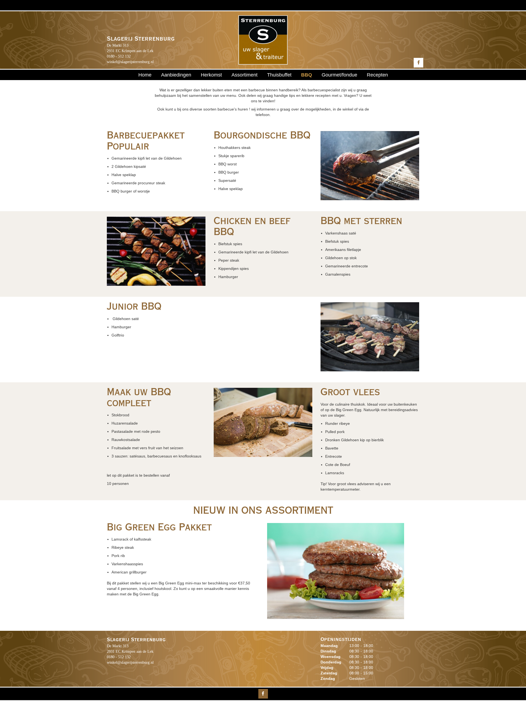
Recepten (377, 75)
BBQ (306, 75)
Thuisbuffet (279, 75)
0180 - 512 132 (119, 56)
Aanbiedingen (176, 75)
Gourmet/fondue (339, 75)
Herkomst (211, 75)
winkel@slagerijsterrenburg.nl (130, 62)
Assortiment (244, 75)
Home (144, 75)
